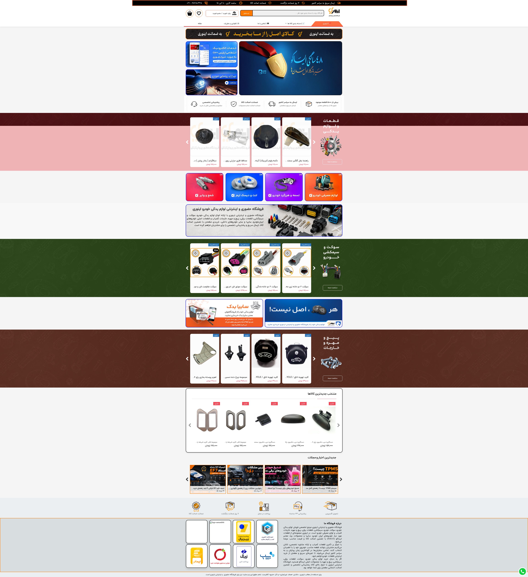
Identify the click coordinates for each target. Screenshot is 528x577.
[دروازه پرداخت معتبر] (243, 542)
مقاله (200, 23)
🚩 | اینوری (327, 23)
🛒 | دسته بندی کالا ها (296, 23)
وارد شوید (226, 13)
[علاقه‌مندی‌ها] (199, 15)
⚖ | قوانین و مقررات (231, 23)
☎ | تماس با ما (263, 23)
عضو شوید (217, 13)
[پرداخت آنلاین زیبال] (244, 566)
